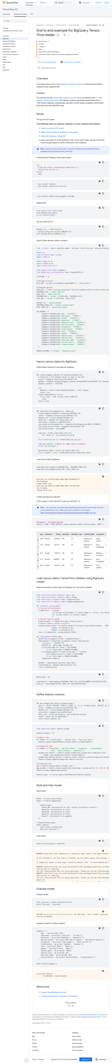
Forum (34, 1040)
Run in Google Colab (48, 62)
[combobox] (65, 3)
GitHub (98, 3)
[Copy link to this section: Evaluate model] (57, 889)
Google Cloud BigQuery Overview (53, 992)
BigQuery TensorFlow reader (71, 84)
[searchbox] (15, 21)
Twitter (34, 1047)
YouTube (35, 1050)
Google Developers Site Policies (91, 1017)
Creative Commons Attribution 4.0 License (91, 1015)
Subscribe (85, 1059)
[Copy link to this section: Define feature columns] (67, 694)
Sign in (106, 2)
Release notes (77, 1040)
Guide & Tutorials (20, 14)
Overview (6, 14)
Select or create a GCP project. (52, 128)
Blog (33, 1036)
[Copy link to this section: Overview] (50, 78)
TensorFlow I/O (10, 9)
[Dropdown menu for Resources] (36, 2)
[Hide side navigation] (26, 1060)
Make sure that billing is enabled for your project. (59, 132)
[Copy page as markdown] (65, 35)
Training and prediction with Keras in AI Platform (59, 996)
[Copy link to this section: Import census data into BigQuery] (79, 361)
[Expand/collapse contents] (48, 41)
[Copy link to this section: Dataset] (47, 93)
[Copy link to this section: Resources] (51, 987)
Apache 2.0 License (62, 1017)
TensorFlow (40, 25)
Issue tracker (76, 1036)
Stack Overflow (77, 1043)
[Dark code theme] (99, 162)
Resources (29, 3)
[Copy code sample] (103, 162)
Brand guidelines (78, 1047)
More (43, 3)
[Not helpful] (103, 25)
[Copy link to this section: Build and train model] (64, 785)
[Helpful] (100, 25)
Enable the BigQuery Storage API (53, 136)
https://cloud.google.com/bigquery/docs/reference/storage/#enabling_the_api (68, 513)
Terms (34, 1059)
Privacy (41, 1059)
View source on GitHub (72, 62)
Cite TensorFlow (77, 1050)
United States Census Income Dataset (67, 98)
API (32, 14)
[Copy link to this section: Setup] (46, 114)
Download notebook (48, 68)
